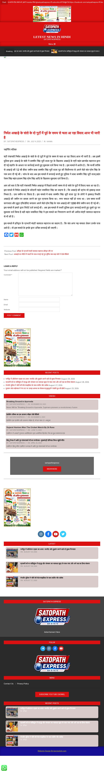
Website (7, 310)
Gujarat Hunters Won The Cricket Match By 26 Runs (30, 427)
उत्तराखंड (49, 141)
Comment (8, 275)
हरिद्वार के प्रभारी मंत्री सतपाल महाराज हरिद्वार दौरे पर (35, 251)
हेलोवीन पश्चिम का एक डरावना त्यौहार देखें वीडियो (22, 414)
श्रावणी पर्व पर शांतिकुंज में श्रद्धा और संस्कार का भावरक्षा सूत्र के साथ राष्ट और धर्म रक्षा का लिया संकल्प (40, 382)
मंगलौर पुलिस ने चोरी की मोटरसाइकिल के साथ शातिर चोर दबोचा (27, 385)
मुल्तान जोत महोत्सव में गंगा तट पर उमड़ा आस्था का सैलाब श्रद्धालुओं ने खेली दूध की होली (35, 388)
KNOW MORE (52, 469)
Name (6, 299)
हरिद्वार (25, 711)
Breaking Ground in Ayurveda (19, 401)
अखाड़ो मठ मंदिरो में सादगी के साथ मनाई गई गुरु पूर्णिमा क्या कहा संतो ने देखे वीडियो (41, 254)
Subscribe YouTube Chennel (52, 694)
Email (6, 305)
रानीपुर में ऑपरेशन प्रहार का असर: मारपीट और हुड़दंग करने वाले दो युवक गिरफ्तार (33, 379)
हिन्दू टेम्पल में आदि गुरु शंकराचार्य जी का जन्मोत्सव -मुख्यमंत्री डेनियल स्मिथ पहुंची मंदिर (35, 440)
